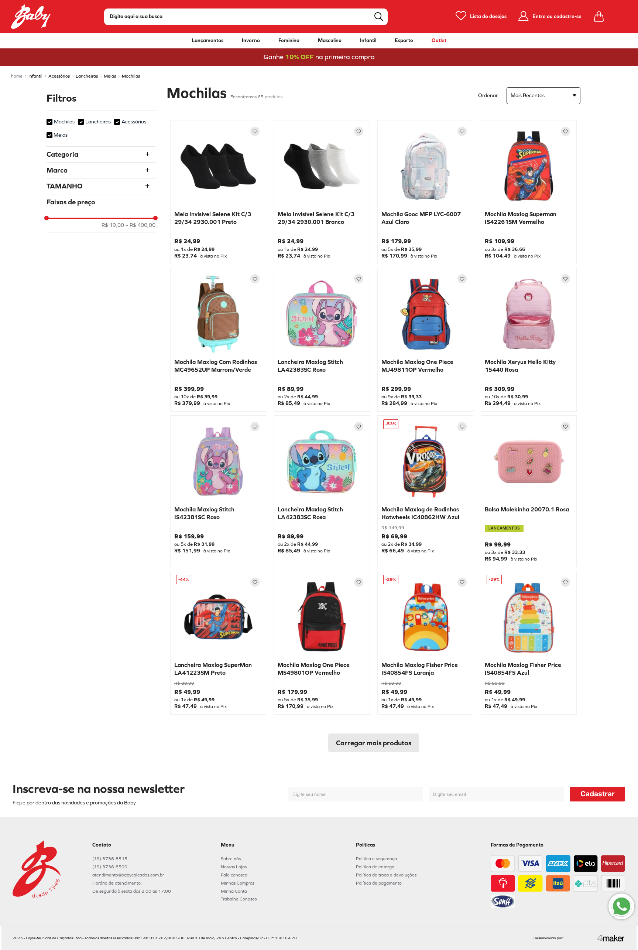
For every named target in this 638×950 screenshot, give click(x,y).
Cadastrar (597, 794)
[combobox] (246, 16)
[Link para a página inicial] (17, 76)
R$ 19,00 (113, 225)
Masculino (330, 41)
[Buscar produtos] (378, 16)
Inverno (251, 41)
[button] (101, 154)
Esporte (404, 41)
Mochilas (131, 76)
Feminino (288, 41)
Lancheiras (87, 76)
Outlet (439, 41)
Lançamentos (207, 41)
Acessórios (59, 76)
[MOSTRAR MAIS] (373, 742)
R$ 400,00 (140, 225)
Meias (110, 76)
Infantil (368, 41)
